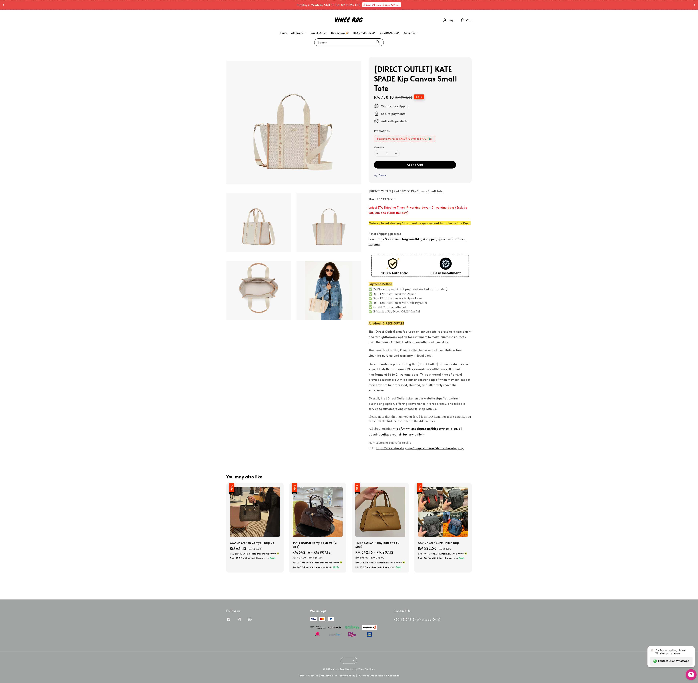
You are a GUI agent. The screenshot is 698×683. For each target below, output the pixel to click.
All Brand (297, 33)
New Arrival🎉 (340, 33)
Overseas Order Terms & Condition (379, 675)
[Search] (378, 42)
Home (283, 33)
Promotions (382, 131)
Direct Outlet (318, 33)
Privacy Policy (329, 675)
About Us (409, 33)
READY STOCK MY (364, 33)
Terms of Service (308, 675)
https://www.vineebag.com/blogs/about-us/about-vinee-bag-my (420, 448)
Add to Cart (415, 164)
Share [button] (382, 175)
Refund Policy (347, 675)
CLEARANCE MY (390, 33)
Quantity (379, 147)
